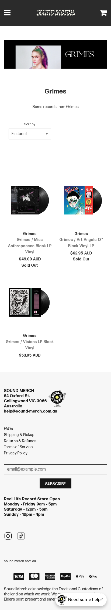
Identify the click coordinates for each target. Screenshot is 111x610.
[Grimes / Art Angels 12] (81, 201)
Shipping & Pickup (19, 435)
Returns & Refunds (20, 441)
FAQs (8, 429)
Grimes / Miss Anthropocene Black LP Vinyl (30, 245)
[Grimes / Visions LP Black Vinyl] (30, 303)
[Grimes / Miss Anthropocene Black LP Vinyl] (30, 201)
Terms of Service (18, 447)
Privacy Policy (15, 453)
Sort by (30, 124)
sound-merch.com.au (20, 561)
